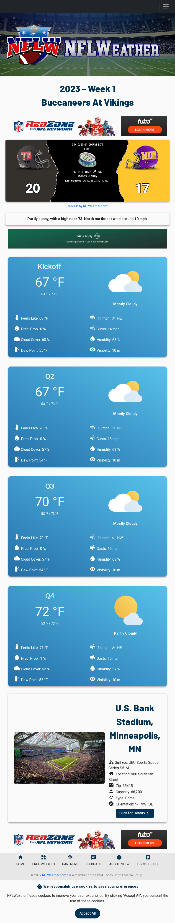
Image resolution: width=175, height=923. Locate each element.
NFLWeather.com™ (55, 875)
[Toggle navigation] (166, 6)
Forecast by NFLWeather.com (87, 206)
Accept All (88, 913)
